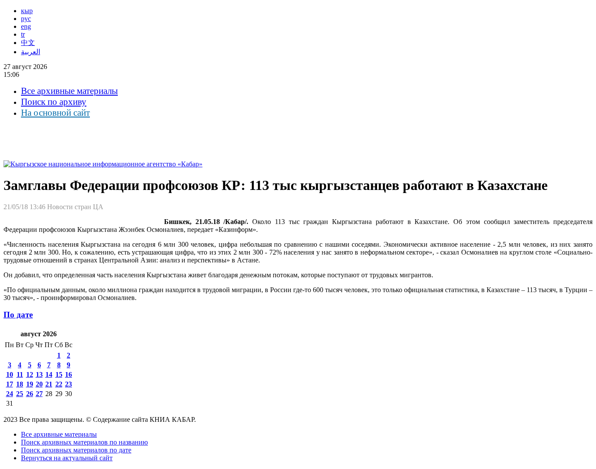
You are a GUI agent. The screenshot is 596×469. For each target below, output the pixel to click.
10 (9, 374)
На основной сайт (55, 112)
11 (20, 374)
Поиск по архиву (53, 102)
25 (19, 393)
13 (39, 374)
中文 (28, 42)
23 (68, 384)
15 (58, 374)
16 (68, 374)
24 (9, 393)
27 (39, 393)
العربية (30, 51)
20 (39, 384)
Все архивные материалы (69, 91)
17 (9, 384)
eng (26, 26)
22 (58, 384)
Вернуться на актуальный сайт (67, 458)
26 (29, 393)
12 (29, 374)
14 (48, 374)
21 (48, 384)
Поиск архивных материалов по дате (76, 450)
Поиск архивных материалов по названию (84, 442)
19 (29, 384)
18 (19, 384)
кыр (27, 10)
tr (23, 34)
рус (26, 18)
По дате (18, 314)
